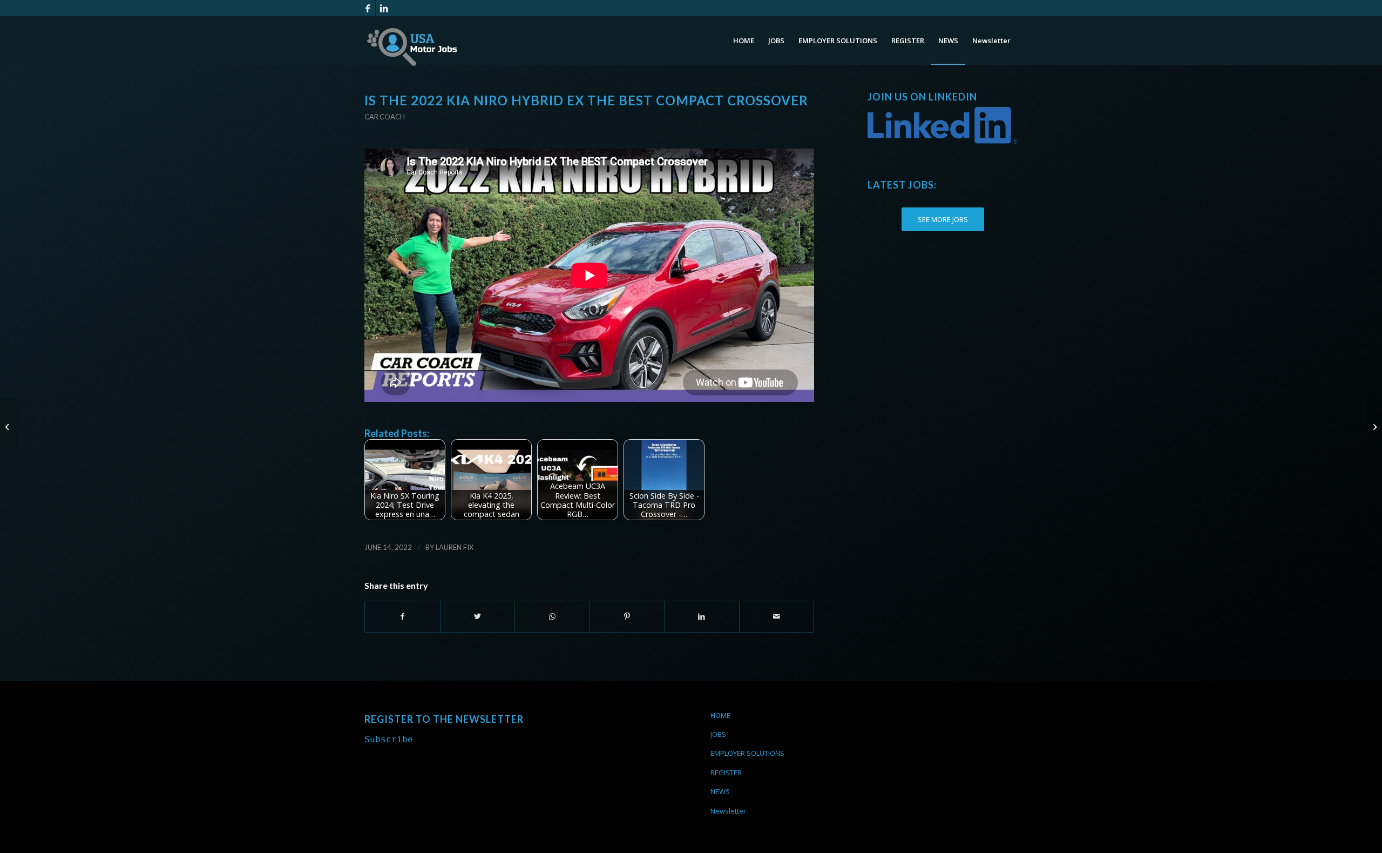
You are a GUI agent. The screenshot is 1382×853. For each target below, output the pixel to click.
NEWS (720, 791)
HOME (720, 715)
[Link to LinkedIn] (384, 8)
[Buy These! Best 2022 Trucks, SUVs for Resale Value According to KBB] (8, 426)
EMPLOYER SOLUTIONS (747, 753)
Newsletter (728, 811)
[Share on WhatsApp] (552, 616)
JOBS (718, 734)
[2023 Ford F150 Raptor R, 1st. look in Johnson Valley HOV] (1373, 426)
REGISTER (726, 772)
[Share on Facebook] (402, 616)
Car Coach (384, 116)
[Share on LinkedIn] (702, 616)
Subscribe (388, 739)
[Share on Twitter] (478, 616)
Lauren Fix (454, 547)
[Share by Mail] (777, 616)
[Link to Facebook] (367, 8)
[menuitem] (743, 40)
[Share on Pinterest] (627, 616)
